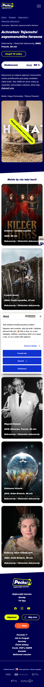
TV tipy (22, 600)
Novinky (22, 641)
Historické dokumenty (10, 21)
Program (12, 17)
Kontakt (22, 651)
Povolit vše (22, 353)
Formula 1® (22, 634)
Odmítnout (22, 369)
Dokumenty (23, 17)
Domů (3, 17)
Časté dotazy (22, 644)
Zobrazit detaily (30, 346)
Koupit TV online (13, 53)
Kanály (22, 597)
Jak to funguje (22, 638)
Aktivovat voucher (22, 654)
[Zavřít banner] (40, 316)
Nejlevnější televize (22, 594)
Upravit (21, 361)
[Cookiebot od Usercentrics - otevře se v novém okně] (26, 316)
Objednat (11, 617)
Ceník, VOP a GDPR (22, 647)
